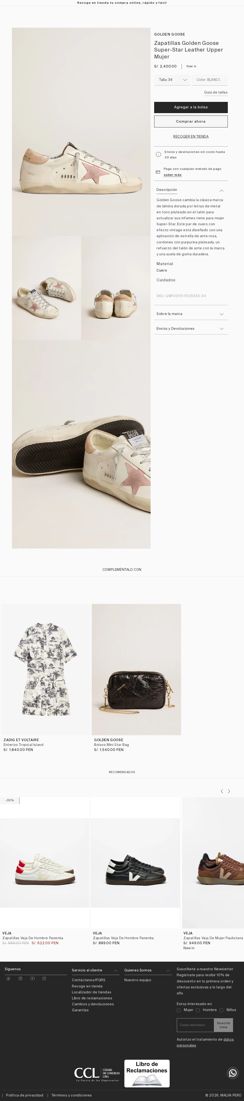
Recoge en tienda (87, 986)
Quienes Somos (138, 970)
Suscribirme (223, 1025)
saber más (173, 175)
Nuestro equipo (137, 980)
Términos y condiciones (71, 1095)
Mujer (188, 1010)
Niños (231, 1010)
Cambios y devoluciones (93, 1004)
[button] (229, 791)
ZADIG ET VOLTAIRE (21, 740)
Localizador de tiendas (91, 992)
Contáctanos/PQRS (89, 980)
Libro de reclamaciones (92, 998)
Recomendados (122, 772)
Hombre (210, 1010)
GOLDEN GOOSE (169, 34)
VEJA (6, 933)
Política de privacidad (24, 1095)
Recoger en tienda (190, 136)
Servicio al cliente (87, 970)
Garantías (80, 1010)
